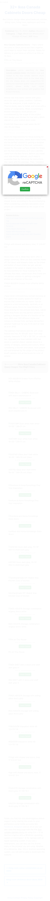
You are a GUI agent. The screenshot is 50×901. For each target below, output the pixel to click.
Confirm (25, 189)
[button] (25, 450)
